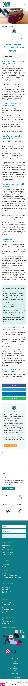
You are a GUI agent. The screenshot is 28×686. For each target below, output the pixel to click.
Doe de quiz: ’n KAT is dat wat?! (10, 575)
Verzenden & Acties (7, 550)
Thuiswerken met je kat (8, 609)
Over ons (4, 620)
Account (4, 547)
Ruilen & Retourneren (7, 552)
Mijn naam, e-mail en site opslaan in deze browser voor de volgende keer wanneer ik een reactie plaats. (14, 482)
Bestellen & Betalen (7, 549)
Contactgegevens (6, 556)
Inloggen (4, 566)
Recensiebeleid (15, 663)
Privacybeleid (15, 658)
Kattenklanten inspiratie (8, 623)
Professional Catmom (7, 621)
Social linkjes (5, 589)
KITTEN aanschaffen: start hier (10, 573)
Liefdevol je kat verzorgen (8, 604)
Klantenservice (6, 545)
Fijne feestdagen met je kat (9, 613)
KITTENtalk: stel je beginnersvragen (11, 577)
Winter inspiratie (6, 602)
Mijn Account (5, 564)
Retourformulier (15, 673)
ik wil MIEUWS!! (14, 536)
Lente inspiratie (6, 606)
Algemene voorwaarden (15, 668)
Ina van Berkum (14, 34)
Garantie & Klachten (7, 554)
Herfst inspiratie (6, 611)
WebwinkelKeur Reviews (7, 682)
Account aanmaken (7, 563)
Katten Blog (5, 586)
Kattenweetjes (6, 587)
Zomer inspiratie (6, 607)
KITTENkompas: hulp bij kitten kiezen (11, 579)
